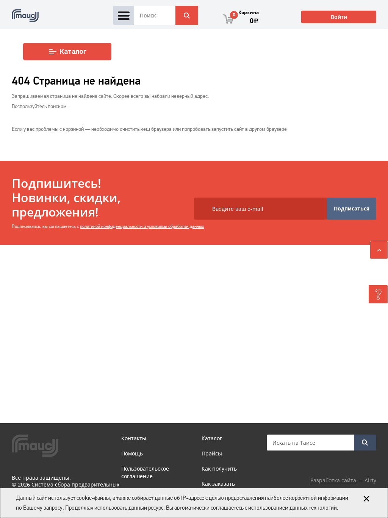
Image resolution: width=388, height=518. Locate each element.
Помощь (132, 453)
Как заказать (218, 483)
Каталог (72, 51)
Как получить (219, 468)
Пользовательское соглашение (145, 472)
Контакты (133, 438)
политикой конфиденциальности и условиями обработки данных (142, 226)
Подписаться (351, 208)
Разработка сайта (333, 480)
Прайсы (212, 453)
